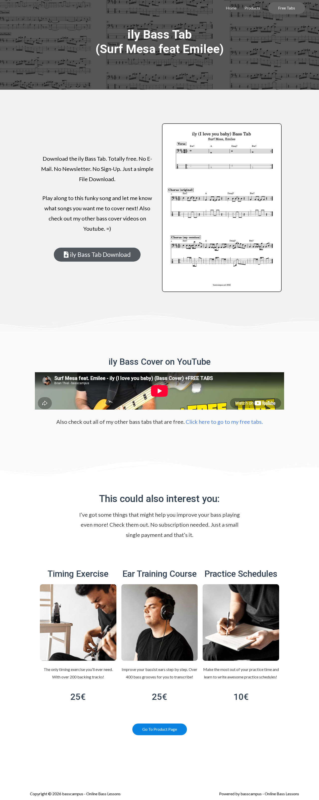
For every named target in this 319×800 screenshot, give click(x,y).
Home (231, 7)
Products (252, 7)
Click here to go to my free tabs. (224, 421)
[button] (97, 255)
